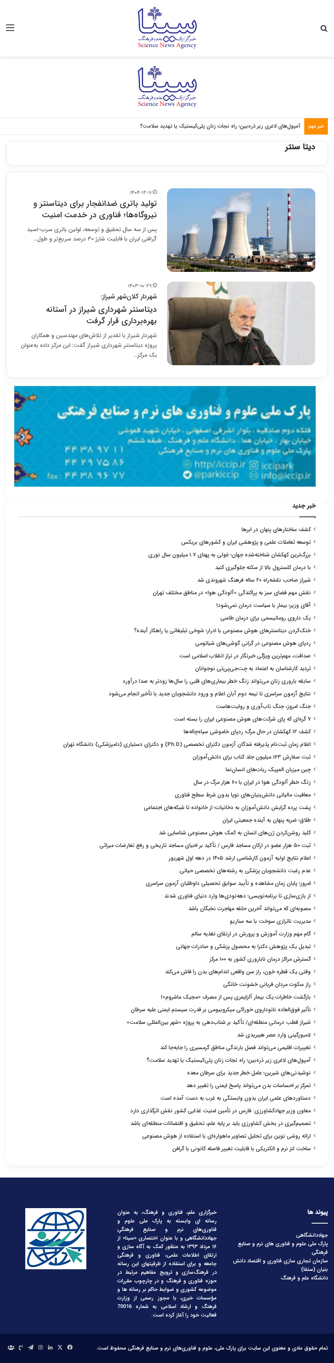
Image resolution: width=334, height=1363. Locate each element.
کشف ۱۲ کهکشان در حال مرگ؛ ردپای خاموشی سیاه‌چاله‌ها (247, 732)
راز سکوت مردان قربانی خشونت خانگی (267, 984)
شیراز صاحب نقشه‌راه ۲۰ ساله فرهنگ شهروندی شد (254, 580)
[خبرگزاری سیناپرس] (167, 28)
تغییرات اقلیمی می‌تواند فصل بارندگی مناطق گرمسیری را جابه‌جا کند (235, 1047)
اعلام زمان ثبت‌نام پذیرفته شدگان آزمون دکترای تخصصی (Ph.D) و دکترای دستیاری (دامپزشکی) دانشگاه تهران (187, 744)
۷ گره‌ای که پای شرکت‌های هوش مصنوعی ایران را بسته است (242, 719)
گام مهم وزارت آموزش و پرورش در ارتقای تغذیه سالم (251, 934)
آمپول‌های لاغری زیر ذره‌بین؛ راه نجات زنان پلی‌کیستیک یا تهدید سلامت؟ (229, 1060)
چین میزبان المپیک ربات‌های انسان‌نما (268, 769)
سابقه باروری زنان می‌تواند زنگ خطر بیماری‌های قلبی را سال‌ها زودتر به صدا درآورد (217, 681)
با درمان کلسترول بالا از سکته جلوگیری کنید (263, 567)
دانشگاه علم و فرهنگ (304, 1278)
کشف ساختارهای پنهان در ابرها (276, 529)
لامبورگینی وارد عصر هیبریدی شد (274, 1035)
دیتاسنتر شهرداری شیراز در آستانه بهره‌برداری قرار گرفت (101, 309)
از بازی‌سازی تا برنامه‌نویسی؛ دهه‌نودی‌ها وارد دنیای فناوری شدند (237, 896)
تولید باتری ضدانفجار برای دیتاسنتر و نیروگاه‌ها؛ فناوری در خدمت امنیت (95, 209)
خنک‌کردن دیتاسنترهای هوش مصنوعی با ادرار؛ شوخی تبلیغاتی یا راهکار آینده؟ (222, 630)
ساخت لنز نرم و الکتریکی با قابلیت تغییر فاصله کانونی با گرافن (241, 1149)
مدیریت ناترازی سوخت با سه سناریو (270, 921)
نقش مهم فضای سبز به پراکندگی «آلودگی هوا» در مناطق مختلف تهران (232, 593)
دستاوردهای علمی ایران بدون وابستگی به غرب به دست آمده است (235, 1098)
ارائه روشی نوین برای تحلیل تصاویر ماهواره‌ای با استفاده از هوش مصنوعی (226, 1136)
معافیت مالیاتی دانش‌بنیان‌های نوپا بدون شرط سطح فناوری (243, 795)
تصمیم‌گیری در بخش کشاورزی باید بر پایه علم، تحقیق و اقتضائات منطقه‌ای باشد (220, 1123)
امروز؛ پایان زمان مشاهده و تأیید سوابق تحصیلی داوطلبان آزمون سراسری (228, 883)
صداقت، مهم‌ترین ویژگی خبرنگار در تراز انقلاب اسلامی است (245, 656)
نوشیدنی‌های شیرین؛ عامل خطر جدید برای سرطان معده (249, 1073)
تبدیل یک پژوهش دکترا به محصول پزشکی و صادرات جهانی (243, 946)
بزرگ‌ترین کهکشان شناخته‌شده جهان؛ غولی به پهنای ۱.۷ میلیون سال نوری (229, 555)
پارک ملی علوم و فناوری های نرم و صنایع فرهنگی (283, 1248)
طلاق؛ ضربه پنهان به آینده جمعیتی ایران (266, 820)
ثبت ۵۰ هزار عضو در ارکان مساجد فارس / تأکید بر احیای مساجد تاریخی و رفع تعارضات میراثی (205, 845)
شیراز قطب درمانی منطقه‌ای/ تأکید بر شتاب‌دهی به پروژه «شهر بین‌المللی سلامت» (219, 1022)
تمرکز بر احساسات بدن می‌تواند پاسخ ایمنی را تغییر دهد (248, 1085)
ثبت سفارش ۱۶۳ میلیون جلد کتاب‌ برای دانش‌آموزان (252, 757)
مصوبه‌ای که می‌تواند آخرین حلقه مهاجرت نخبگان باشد (249, 908)
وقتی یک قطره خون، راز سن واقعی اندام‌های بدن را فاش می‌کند (238, 972)
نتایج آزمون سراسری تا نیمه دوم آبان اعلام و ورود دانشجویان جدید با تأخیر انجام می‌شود (210, 694)
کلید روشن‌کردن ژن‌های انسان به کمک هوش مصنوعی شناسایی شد (235, 833)
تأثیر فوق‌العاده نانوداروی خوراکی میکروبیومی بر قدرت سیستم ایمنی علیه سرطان (221, 1010)
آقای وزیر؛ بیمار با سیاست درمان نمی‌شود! (263, 605)
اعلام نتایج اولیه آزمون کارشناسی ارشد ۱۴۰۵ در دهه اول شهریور (240, 858)
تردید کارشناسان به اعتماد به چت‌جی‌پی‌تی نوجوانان (253, 668)
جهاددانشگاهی (312, 1235)
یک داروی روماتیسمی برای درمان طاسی (265, 618)
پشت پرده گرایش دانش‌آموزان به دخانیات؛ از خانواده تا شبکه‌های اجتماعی (227, 807)
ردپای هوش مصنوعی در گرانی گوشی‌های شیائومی (253, 643)
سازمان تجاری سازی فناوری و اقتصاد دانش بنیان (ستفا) (280, 1265)
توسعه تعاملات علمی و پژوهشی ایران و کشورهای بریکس (246, 542)
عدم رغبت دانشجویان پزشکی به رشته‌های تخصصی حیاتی (245, 871)
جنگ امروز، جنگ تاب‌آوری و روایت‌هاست (263, 706)
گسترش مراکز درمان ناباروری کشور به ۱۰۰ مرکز (260, 959)
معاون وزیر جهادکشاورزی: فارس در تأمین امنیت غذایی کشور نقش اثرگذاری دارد (220, 1111)
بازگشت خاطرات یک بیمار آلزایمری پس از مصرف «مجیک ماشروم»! (236, 997)
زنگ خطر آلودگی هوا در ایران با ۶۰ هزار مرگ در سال (252, 782)
